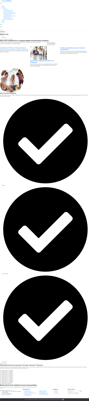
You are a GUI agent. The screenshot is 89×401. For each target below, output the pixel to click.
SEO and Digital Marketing (8, 19)
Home (3, 5)
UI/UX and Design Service (8, 18)
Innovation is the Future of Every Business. (13, 48)
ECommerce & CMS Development (30, 393)
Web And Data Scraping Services (9, 15)
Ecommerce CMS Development (9, 12)
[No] (87, 399)
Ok (63, 399)
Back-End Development (8, 11)
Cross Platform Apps (7, 14)
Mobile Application (27, 394)
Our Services (4, 8)
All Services (6, 9)
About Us (56, 390)
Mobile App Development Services (10, 13)
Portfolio (3, 20)
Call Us (6, 0)
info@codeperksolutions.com (7, 1)
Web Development (27, 390)
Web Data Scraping (42, 390)
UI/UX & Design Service (43, 393)
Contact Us (57, 393)
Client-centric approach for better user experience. (42, 61)
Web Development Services (8, 10)
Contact (3, 22)
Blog (2, 21)
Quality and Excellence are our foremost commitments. (72, 48)
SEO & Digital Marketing (43, 394)
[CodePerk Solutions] (1, 3)
